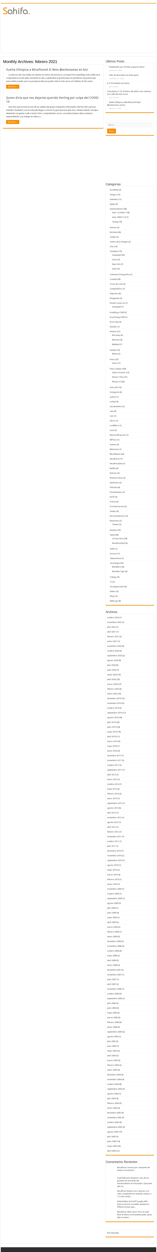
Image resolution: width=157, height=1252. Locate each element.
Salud (112, 535)
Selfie (112, 549)
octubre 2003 (113, 1122)
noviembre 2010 (114, 855)
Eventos (113, 331)
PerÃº (112, 497)
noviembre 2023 (114, 622)
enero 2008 (112, 965)
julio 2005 (111, 1041)
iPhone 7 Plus (118, 377)
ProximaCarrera (117, 506)
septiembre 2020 (114, 655)
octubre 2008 (113, 951)
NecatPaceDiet (116, 463)
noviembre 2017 (114, 760)
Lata (111, 411)
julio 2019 (111, 722)
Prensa (113, 501)
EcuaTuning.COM (117, 317)
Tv (111, 582)
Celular (113, 237)
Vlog (112, 596)
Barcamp (116, 335)
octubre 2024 (113, 617)
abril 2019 (111, 736)
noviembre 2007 (114, 974)
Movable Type (118, 571)
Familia (113, 350)
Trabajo (113, 577)
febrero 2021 (113, 636)
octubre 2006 (113, 994)
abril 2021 (111, 632)
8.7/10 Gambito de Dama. (118, 83)
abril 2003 (111, 1151)
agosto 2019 (112, 717)
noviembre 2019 (114, 703)
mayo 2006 (112, 1013)
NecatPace (114, 459)
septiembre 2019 (114, 713)
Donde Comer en (117, 303)
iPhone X (116, 382)
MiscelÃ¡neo (115, 454)
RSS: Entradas (113, 1233)
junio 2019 (111, 727)
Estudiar (113, 327)
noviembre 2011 (114, 836)
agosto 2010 (112, 865)
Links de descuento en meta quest (123, 75)
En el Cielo (114, 322)
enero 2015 (112, 779)
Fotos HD (114, 387)
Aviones (113, 227)
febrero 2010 (113, 879)
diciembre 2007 (114, 970)
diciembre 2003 (114, 1113)
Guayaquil (116, 255)
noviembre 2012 (114, 817)
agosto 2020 (112, 660)
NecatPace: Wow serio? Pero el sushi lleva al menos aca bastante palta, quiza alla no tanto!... (134, 1215)
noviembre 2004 (114, 1079)
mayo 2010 (112, 870)
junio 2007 (111, 979)
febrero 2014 (113, 794)
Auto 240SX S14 (119, 217)
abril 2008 (111, 960)
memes (113, 444)
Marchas (116, 340)
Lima (114, 259)
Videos (113, 591)
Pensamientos (116, 492)
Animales (114, 199)
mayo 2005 (112, 1051)
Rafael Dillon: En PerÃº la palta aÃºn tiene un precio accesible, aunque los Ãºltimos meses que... (133, 1204)
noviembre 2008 (114, 946)
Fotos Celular (115, 369)
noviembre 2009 (114, 889)
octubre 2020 (113, 651)
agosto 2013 (112, 808)
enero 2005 (112, 1070)
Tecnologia (115, 563)
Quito (114, 269)
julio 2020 (111, 665)
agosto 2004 (112, 1094)
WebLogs (114, 601)
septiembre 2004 (114, 1089)
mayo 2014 (112, 789)
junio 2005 (111, 1046)
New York (116, 264)
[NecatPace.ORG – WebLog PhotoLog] (16, 10)
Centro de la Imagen (119, 242)
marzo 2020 (112, 684)
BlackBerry (116, 567)
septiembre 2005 (114, 1032)
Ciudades (114, 251)
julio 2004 (111, 1098)
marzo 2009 (112, 927)
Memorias (114, 449)
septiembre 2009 (114, 898)
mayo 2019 (112, 732)
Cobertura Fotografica (120, 274)
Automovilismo (116, 209)
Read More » (12, 87)
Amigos (113, 194)
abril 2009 (111, 922)
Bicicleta (113, 232)
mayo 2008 (112, 955)
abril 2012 (111, 827)
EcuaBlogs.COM (117, 312)
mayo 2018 (112, 746)
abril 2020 (111, 679)
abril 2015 (111, 774)
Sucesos (113, 553)
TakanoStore (115, 558)
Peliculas (113, 487)
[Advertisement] (98, 28)
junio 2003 (111, 1141)
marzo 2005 (112, 1060)
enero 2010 (112, 884)
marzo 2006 (112, 1017)
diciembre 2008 (114, 941)
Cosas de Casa (116, 284)
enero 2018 (112, 751)
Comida (113, 279)
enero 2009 (112, 936)
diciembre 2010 (114, 851)
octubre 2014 (113, 784)
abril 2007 (111, 984)
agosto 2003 (112, 1132)
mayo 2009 (112, 917)
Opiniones (114, 482)
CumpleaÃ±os (116, 289)
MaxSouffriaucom (118, 435)
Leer (112, 416)
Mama (115, 354)
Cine (112, 246)
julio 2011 (111, 846)
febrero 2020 (113, 689)
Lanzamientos (116, 406)
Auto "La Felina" (119, 212)
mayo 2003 (112, 1146)
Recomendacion (117, 516)
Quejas (113, 511)
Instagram (114, 392)
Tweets (115, 524)
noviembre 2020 (114, 646)
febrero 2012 (113, 832)
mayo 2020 (112, 674)
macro (115, 363)
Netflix (113, 468)
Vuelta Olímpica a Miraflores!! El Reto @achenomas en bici (47, 69)
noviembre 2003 (114, 1117)
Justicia (113, 397)
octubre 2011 (113, 841)
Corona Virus (117, 538)
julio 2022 (111, 627)
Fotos (112, 359)
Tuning (115, 222)
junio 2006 (111, 1008)
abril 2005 (111, 1055)
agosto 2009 (112, 903)
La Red (113, 401)
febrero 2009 (113, 932)
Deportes (114, 293)
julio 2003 (111, 1136)
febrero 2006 (113, 1022)
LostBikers (114, 425)
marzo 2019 (112, 741)
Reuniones (114, 521)
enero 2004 (112, 1108)
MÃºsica (113, 440)
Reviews (113, 530)
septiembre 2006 (114, 998)
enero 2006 (112, 1027)
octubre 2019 (113, 708)
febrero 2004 (113, 1103)
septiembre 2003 (114, 1127)
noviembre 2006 (114, 989)
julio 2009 (111, 908)
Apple (112, 204)
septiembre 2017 (114, 770)
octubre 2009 (113, 894)
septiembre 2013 (114, 803)
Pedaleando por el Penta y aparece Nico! (126, 67)
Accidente (114, 190)
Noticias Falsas (116, 478)
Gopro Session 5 (119, 372)
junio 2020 (111, 670)
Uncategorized (116, 586)
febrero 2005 (113, 1065)
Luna (112, 430)
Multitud (115, 344)
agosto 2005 (112, 1036)
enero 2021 (112, 641)
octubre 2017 (113, 765)
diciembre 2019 (114, 698)
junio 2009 (111, 913)
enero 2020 (112, 694)
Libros (112, 421)
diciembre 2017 (114, 755)
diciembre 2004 (114, 1074)
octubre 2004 (113, 1084)
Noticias (113, 473)
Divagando (114, 298)
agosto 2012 (112, 822)
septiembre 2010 (114, 860)
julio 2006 (111, 1003)
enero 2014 (112, 798)
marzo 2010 (112, 874)
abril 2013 (111, 813)
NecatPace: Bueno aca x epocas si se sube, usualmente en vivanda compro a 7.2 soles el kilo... (134, 1194)
